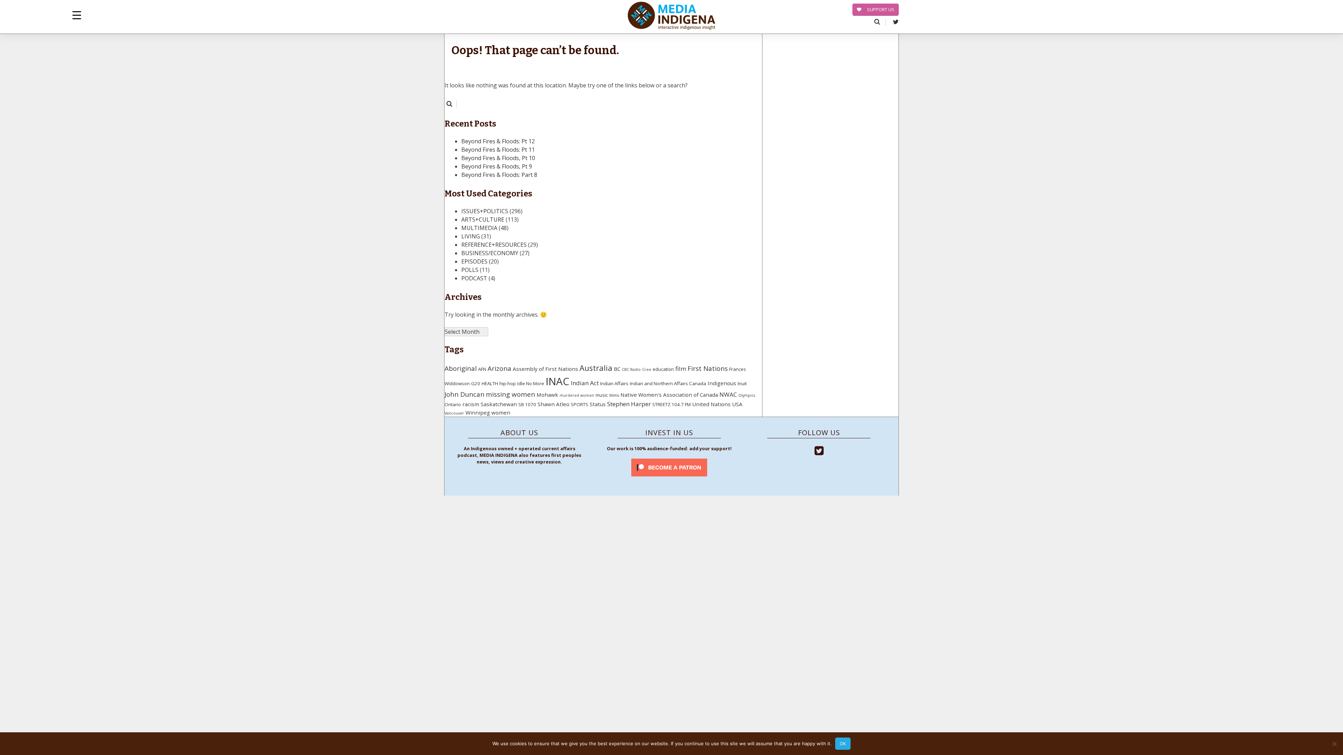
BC (617, 368)
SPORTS (579, 404)
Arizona (499, 368)
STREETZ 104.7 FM (671, 404)
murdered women (577, 395)
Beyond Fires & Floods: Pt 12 (498, 141)
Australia (596, 368)
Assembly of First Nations (545, 368)
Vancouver (454, 413)
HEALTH (490, 383)
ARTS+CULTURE (482, 219)
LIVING (470, 236)
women (500, 412)
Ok (843, 743)
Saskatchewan (499, 404)
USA (737, 404)
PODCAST (474, 278)
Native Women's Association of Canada (669, 394)
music (602, 395)
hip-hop (507, 383)
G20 (475, 383)
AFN (482, 369)
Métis (614, 395)
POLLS (469, 270)
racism (470, 404)
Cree (646, 369)
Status (598, 404)
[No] (1334, 743)
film (680, 369)
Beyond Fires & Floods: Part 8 (499, 175)
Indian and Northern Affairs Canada (668, 383)
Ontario (453, 404)
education (663, 369)
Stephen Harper (629, 404)
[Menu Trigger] (76, 14)
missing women (510, 394)
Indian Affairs (614, 383)
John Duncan (464, 394)
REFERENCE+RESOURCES (494, 245)
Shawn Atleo (553, 404)
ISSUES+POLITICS (484, 211)
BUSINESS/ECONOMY (489, 253)
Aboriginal (461, 368)
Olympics (746, 395)
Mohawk (547, 394)
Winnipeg (478, 412)
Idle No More (530, 383)
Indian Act (585, 383)
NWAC (728, 394)
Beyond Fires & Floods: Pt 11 (498, 149)
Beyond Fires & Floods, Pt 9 (496, 166)
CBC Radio (631, 369)
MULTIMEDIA (479, 228)
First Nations (708, 368)
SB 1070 (527, 404)
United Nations (711, 404)
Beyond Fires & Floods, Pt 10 (498, 158)
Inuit (742, 383)
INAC (557, 381)
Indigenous (722, 383)
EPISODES (474, 261)
